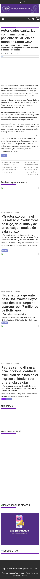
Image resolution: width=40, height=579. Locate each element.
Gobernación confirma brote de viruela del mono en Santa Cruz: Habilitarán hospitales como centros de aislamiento (30, 168)
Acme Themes (21, 575)
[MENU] (37, 18)
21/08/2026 (6, 363)
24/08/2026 (6, 212)
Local (3, 399)
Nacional (4, 155)
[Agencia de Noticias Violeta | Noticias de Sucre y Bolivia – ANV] (20, 13)
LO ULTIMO (12, 551)
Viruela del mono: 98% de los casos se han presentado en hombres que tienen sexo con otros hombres (10, 167)
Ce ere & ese (17, 53)
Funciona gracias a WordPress (13, 573)
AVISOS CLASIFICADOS (18, 505)
